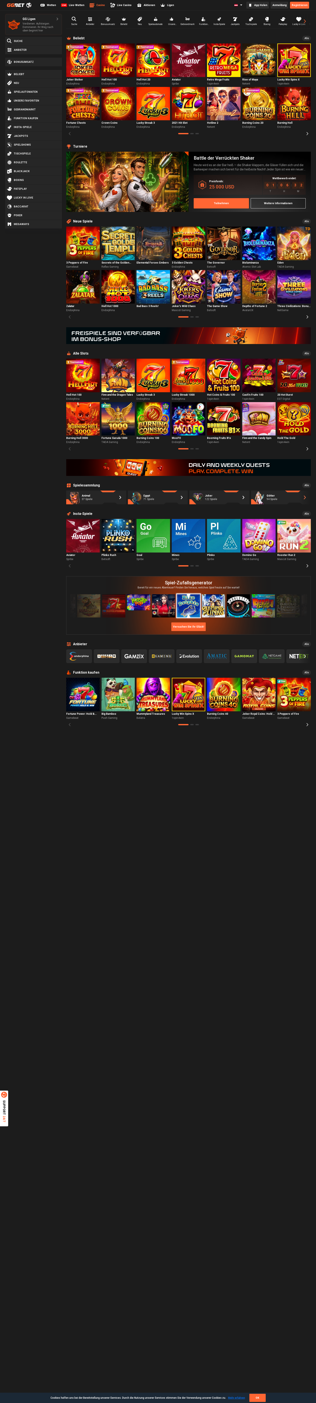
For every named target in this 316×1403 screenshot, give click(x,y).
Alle (306, 38)
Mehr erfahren (236, 1397)
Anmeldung (279, 5)
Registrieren (299, 5)
